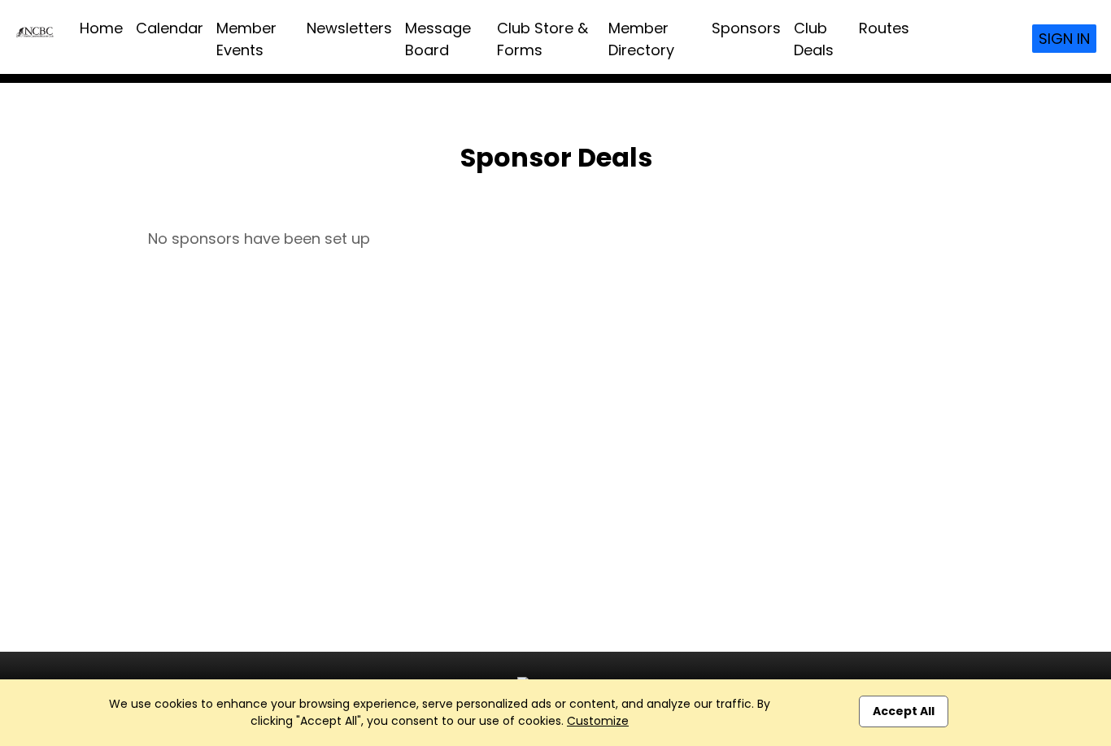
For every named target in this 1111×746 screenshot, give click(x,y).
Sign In (1064, 38)
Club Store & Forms (542, 39)
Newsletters (349, 28)
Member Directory (641, 39)
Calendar (169, 28)
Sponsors (746, 28)
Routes (884, 28)
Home (101, 28)
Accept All (904, 711)
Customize (598, 721)
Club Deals (814, 39)
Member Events (246, 39)
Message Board (438, 39)
